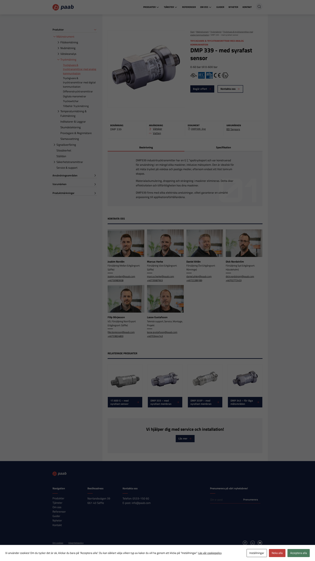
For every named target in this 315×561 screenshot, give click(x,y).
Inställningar (256, 553)
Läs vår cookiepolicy (210, 553)
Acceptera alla (298, 553)
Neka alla (277, 553)
